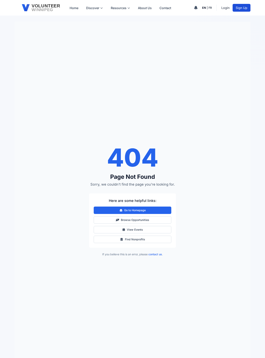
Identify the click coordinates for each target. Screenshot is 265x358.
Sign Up (241, 8)
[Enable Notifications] (196, 8)
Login (225, 8)
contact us (155, 254)
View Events (135, 229)
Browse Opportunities (135, 220)
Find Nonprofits (135, 239)
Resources (118, 8)
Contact (165, 8)
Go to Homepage (135, 210)
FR (210, 7)
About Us (145, 8)
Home (74, 8)
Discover (92, 8)
